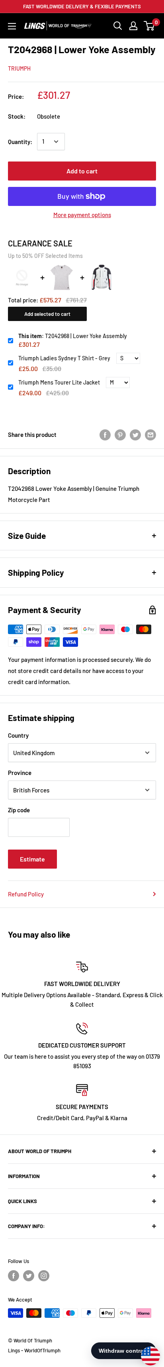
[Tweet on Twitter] (135, 434)
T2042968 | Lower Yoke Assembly (72, 336)
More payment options (82, 214)
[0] (149, 26)
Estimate (32, 859)
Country (18, 735)
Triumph (19, 68)
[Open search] (117, 25)
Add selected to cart (47, 314)
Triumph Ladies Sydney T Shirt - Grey (64, 358)
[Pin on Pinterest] (120, 434)
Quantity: (20, 141)
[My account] (133, 25)
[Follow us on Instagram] (43, 1275)
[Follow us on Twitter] (28, 1275)
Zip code (19, 809)
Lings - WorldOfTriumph (34, 1350)
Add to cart (82, 171)
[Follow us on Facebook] (13, 1275)
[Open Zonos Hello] (146, 1351)
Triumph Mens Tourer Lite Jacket (59, 382)
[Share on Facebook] (105, 434)
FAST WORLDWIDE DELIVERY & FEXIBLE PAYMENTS (82, 6)
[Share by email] (150, 434)
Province (19, 772)
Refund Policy (26, 894)
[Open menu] (12, 26)
